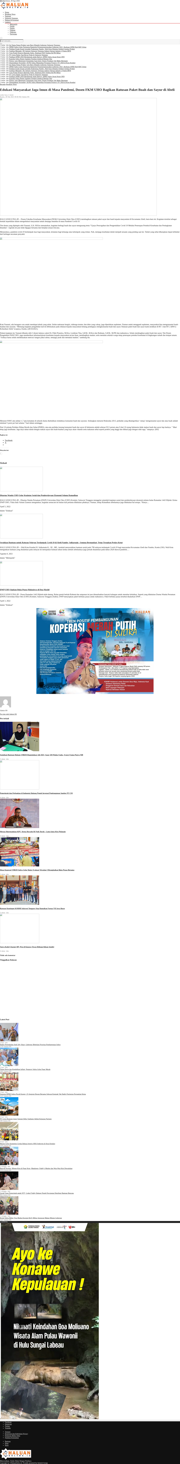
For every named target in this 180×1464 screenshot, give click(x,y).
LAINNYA (4, 1222)
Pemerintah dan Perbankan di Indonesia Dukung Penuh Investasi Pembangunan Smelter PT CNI (36, 793)
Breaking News (10, 14)
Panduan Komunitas (12, 1438)
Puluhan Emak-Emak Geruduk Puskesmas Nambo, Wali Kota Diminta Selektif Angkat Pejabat (42, 49)
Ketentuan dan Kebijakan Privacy (16, 1434)
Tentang (7, 1432)
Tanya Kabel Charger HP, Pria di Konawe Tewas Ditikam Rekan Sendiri (27, 947)
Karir (7, 1445)
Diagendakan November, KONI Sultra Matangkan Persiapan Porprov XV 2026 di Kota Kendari (42, 63)
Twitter (7, 1426)
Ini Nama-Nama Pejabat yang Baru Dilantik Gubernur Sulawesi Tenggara (34, 45)
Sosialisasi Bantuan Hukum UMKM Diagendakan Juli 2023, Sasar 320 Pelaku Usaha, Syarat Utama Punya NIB (41, 755)
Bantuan (8, 1441)
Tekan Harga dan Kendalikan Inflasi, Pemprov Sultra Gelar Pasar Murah (25, 1069)
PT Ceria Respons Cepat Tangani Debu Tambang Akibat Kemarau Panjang (26, 1119)
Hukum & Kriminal (12, 20)
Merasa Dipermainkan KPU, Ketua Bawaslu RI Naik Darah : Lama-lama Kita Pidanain (33, 832)
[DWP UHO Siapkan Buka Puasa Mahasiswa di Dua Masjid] (21, 585)
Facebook (8, 1422)
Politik (12, 26)
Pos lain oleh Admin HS (8, 714)
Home (7, 12)
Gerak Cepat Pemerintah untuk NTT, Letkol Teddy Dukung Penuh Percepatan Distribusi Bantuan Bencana (37, 1193)
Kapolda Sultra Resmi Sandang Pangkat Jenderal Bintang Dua (30, 59)
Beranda (3, 84)
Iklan (6, 1443)
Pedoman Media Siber (12, 1436)
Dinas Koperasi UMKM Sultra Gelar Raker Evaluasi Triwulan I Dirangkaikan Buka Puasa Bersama (37, 870)
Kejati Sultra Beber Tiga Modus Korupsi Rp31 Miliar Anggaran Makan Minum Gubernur (31, 1218)
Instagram (8, 1424)
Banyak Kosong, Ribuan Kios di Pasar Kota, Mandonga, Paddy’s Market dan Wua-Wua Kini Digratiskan (36, 1168)
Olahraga (13, 32)
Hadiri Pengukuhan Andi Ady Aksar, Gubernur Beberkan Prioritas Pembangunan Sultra (30, 1045)
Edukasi (12, 30)
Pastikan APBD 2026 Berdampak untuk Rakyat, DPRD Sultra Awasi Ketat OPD (37, 57)
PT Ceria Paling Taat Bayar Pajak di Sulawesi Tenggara (28, 55)
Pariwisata (13, 34)
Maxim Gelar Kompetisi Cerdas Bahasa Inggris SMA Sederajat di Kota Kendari (27, 1144)
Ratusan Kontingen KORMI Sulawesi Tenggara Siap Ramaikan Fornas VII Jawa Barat (32, 908)
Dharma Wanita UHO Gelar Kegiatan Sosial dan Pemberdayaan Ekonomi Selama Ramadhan (39, 495)
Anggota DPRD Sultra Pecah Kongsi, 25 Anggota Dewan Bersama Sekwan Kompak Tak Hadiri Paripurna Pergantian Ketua (43, 1094)
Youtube (8, 1428)
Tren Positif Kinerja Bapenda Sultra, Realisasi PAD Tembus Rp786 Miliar (35, 53)
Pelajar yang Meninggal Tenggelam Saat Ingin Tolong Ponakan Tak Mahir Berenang (38, 61)
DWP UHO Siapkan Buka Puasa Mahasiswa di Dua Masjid (24, 590)
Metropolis (13, 24)
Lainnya (8, 22)
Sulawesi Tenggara (11, 18)
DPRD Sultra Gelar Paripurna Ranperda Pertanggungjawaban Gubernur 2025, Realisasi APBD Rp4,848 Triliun (47, 47)
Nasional (8, 16)
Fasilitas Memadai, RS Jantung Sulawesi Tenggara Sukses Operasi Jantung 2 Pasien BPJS (40, 51)
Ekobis (12, 28)
